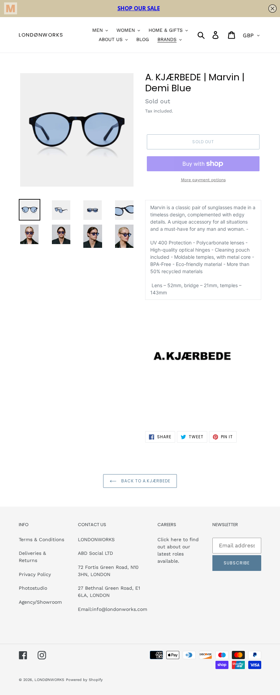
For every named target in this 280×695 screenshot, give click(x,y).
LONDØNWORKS (41, 35)
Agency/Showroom (40, 602)
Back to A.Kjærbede (145, 481)
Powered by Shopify (84, 680)
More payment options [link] (203, 179)
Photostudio (33, 588)
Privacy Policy (35, 574)
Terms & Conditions (41, 539)
